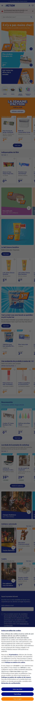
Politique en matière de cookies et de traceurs (16, 677)
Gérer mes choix (17, 689)
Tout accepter (17, 699)
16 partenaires (13, 654)
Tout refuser (17, 694)
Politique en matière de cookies (15, 662)
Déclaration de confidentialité (10, 683)
